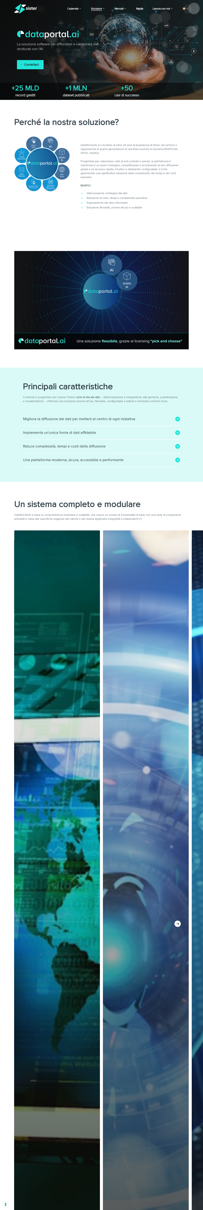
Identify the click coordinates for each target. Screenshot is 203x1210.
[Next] (177, 924)
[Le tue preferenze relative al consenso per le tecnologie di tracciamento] (6, 1204)
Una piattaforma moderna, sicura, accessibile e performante (73, 460)
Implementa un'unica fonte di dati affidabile (59, 433)
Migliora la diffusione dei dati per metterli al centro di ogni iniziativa (79, 419)
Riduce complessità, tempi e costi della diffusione (64, 446)
